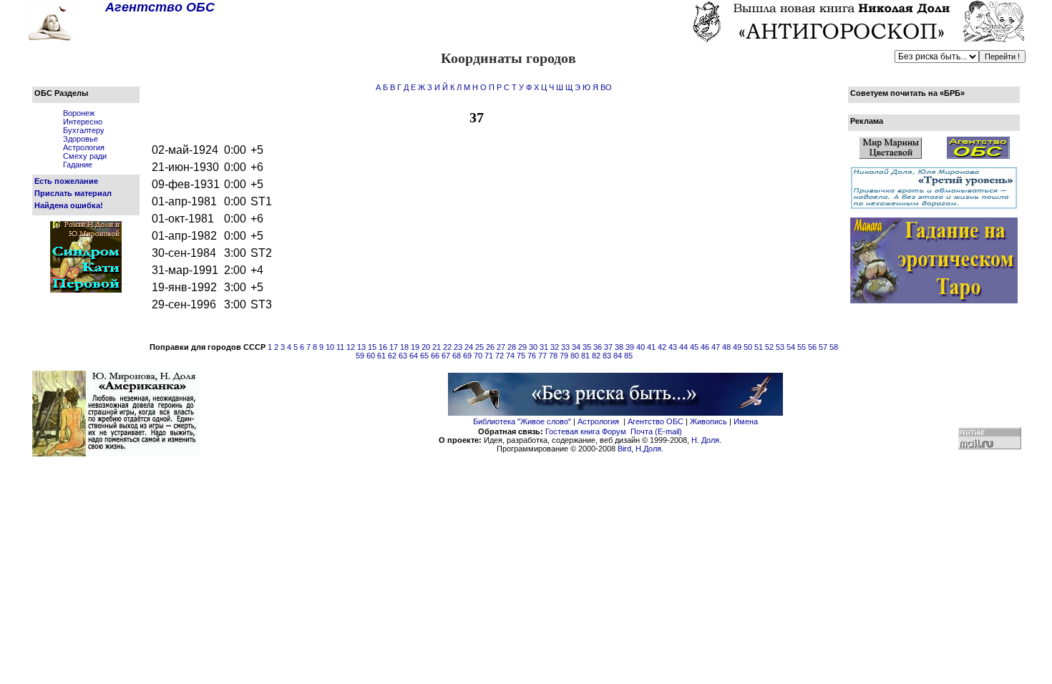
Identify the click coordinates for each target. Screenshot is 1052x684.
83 (607, 355)
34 (576, 347)
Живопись (708, 421)
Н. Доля (705, 440)
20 (426, 347)
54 (790, 347)
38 (619, 347)
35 (587, 347)
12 (350, 347)
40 (640, 347)
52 (769, 347)
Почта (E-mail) (656, 431)
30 (533, 347)
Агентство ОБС (655, 421)
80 (574, 355)
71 (488, 355)
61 (381, 355)
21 (436, 347)
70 (478, 355)
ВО (606, 87)
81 (585, 355)
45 (694, 347)
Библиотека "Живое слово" (522, 421)
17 (393, 347)
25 (479, 347)
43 (672, 347)
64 (413, 355)
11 (340, 347)
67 (446, 355)
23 (458, 347)
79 (564, 355)
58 (833, 347)
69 (467, 355)
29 (522, 347)
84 (617, 355)
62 (392, 355)
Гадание (77, 164)
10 (330, 347)
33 (565, 347)
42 (662, 347)
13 (361, 347)
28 (511, 347)
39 (629, 347)
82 (596, 355)
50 (748, 347)
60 (370, 355)
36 (597, 347)
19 (415, 347)
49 (737, 347)
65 (424, 355)
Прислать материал (73, 193)
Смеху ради (85, 156)
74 (510, 355)
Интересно (82, 121)
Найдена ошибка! (68, 205)
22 (447, 347)
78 (553, 355)
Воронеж (78, 113)
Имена (746, 421)
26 (490, 347)
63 (403, 355)
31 (544, 347)
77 (542, 355)
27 (501, 347)
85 (628, 355)
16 (383, 347)
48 (726, 347)
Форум (614, 431)
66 (435, 355)
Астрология (83, 147)
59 (360, 355)
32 (554, 347)
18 (404, 347)
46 (705, 347)
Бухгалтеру (83, 130)
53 (780, 347)
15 (372, 347)
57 (823, 347)
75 (521, 355)
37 (608, 347)
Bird (624, 448)
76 (531, 355)
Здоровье (80, 139)
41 (651, 347)
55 (801, 347)
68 (456, 355)
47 (715, 347)
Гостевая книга (572, 431)
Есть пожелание (66, 181)
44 (683, 347)
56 (812, 347)
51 (758, 347)
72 (499, 355)
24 (468, 347)
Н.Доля (648, 448)
